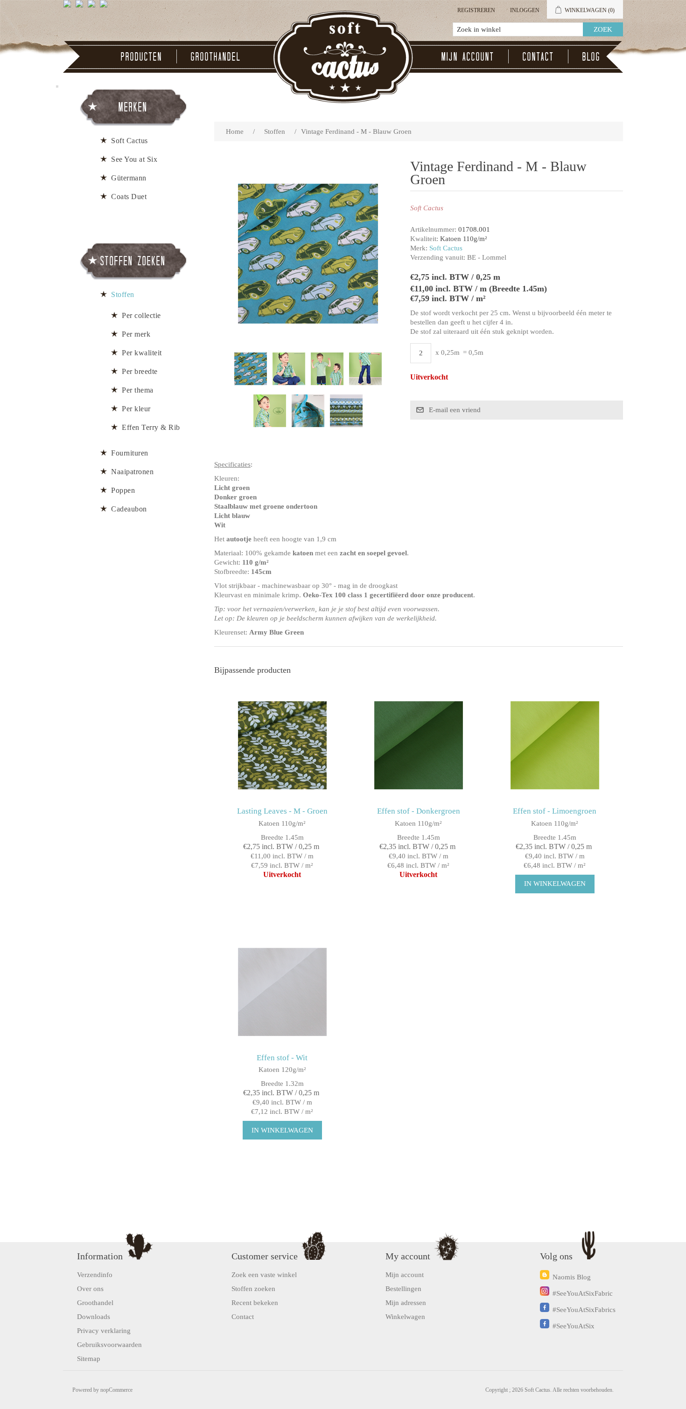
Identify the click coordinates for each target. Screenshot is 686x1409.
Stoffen (122, 294)
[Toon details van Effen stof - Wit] (282, 992)
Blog (591, 56)
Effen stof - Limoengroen (554, 811)
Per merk (136, 334)
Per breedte (140, 371)
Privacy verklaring (104, 1330)
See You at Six (134, 159)
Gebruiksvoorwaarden (109, 1344)
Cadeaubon (129, 509)
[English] (69, 7)
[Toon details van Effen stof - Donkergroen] (418, 745)
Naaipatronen (132, 472)
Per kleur (136, 409)
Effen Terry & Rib (151, 427)
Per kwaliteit (142, 353)
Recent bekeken (254, 1302)
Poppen (123, 490)
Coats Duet (129, 196)
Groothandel (216, 56)
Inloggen (524, 10)
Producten (141, 56)
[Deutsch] (105, 7)
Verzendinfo (94, 1274)
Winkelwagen (405, 1316)
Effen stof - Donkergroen (418, 811)
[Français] (93, 7)
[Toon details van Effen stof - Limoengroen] (555, 745)
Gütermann (129, 178)
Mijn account (467, 56)
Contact (538, 56)
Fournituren (129, 453)
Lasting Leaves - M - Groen (282, 811)
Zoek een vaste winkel (264, 1274)
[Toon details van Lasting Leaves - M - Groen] (282, 745)
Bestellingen (403, 1288)
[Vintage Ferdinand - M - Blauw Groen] (250, 368)
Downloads (93, 1316)
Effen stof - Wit (282, 1057)
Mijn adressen (405, 1302)
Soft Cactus (445, 248)
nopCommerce (116, 1390)
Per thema (138, 390)
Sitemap (88, 1358)
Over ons (90, 1288)
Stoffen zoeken (253, 1288)
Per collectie (141, 315)
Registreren (476, 10)
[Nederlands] (81, 7)
